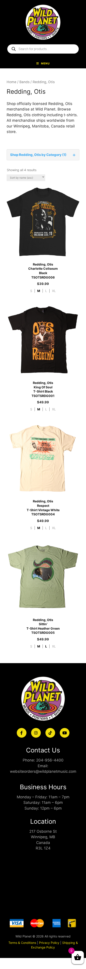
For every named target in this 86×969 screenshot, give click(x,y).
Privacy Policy (49, 943)
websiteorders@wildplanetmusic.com (43, 771)
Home (11, 82)
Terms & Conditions (22, 943)
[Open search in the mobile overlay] (43, 49)
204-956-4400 (50, 760)
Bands (24, 82)
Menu (45, 63)
